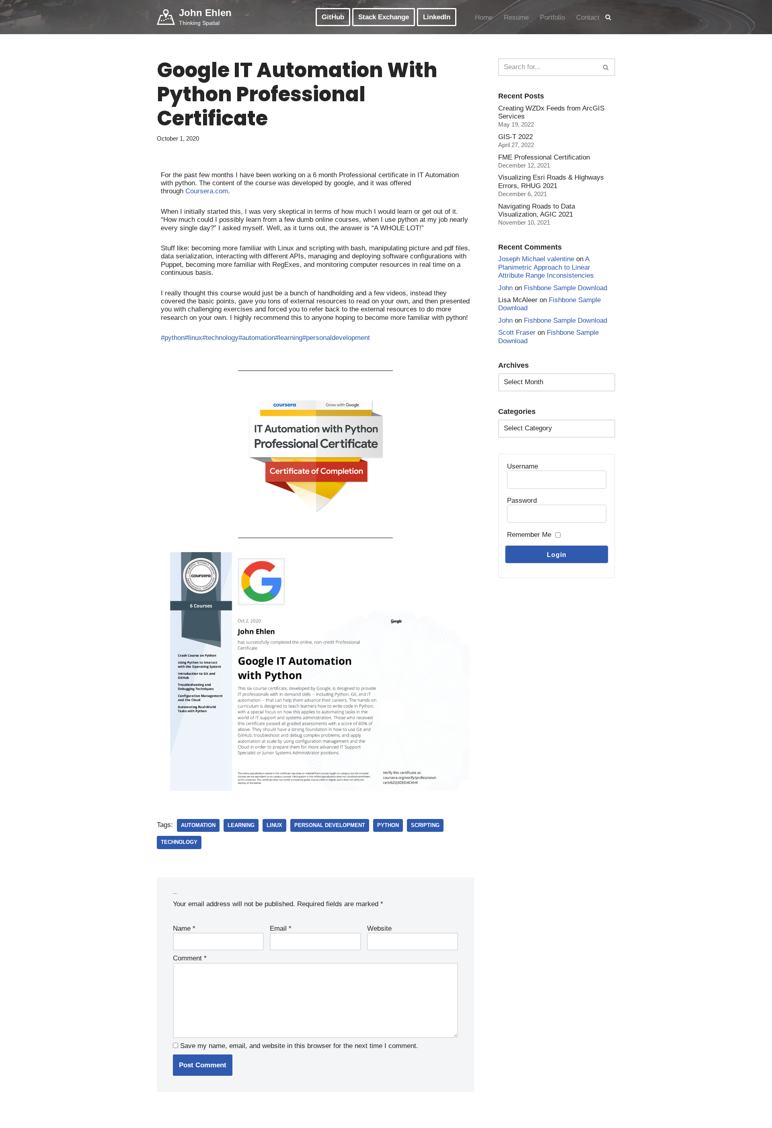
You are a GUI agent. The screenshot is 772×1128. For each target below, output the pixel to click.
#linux (193, 338)
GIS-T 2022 (515, 137)
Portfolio (552, 17)
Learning (241, 825)
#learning (288, 338)
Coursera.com (206, 191)
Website (379, 928)
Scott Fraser (517, 332)
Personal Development (329, 825)
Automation (198, 825)
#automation (256, 338)
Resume (516, 17)
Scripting (425, 825)
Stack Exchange (383, 17)
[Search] (608, 17)
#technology (220, 338)
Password (522, 500)
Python (388, 825)
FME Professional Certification (544, 157)
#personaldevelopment (336, 338)
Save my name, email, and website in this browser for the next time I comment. (299, 1046)
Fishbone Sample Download (565, 288)
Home (484, 17)
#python (173, 338)
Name (184, 928)
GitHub (333, 17)
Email (281, 928)
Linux (274, 825)
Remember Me (529, 534)
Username (522, 466)
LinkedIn (436, 17)
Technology (179, 842)
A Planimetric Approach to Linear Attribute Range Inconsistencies (546, 267)
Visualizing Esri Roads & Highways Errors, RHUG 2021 (551, 181)
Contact (588, 17)
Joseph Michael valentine (536, 259)
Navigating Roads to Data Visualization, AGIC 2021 (536, 210)
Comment (190, 958)
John (505, 288)
